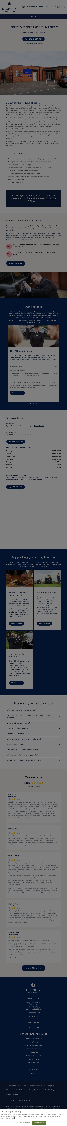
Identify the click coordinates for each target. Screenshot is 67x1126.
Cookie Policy (10, 1118)
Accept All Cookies (39, 1122)
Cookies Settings (25, 1122)
